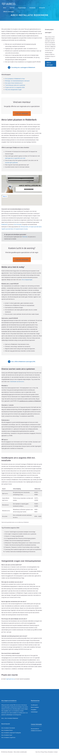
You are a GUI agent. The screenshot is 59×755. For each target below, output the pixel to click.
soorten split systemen (11, 162)
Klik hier (25, 236)
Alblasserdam (24, 226)
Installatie (32, 7)
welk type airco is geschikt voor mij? (15, 158)
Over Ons (37, 752)
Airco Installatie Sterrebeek (8, 728)
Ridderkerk (4, 224)
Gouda (26, 229)
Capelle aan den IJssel (7, 229)
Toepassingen (22, 7)
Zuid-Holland (17, 224)
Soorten (12, 7)
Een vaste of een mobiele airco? (14, 83)
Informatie (42, 7)
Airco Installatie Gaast (6, 735)
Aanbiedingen (34, 712)
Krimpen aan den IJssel (35, 226)
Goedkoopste (34, 705)
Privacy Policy (44, 752)
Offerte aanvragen (8, 11)
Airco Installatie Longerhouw (8, 737)
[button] (22, 67)
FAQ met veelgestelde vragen (13, 89)
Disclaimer (50, 752)
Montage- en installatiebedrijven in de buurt (17, 80)
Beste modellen (35, 707)
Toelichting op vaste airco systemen (15, 85)
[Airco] (8, 4)
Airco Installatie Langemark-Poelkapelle (11, 732)
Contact (56, 752)
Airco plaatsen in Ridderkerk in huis (15, 78)
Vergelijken (33, 709)
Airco (4, 7)
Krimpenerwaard (18, 229)
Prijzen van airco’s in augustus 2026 (15, 87)
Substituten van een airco (17, 381)
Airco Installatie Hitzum (7, 730)
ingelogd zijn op (10, 679)
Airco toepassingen (27, 279)
